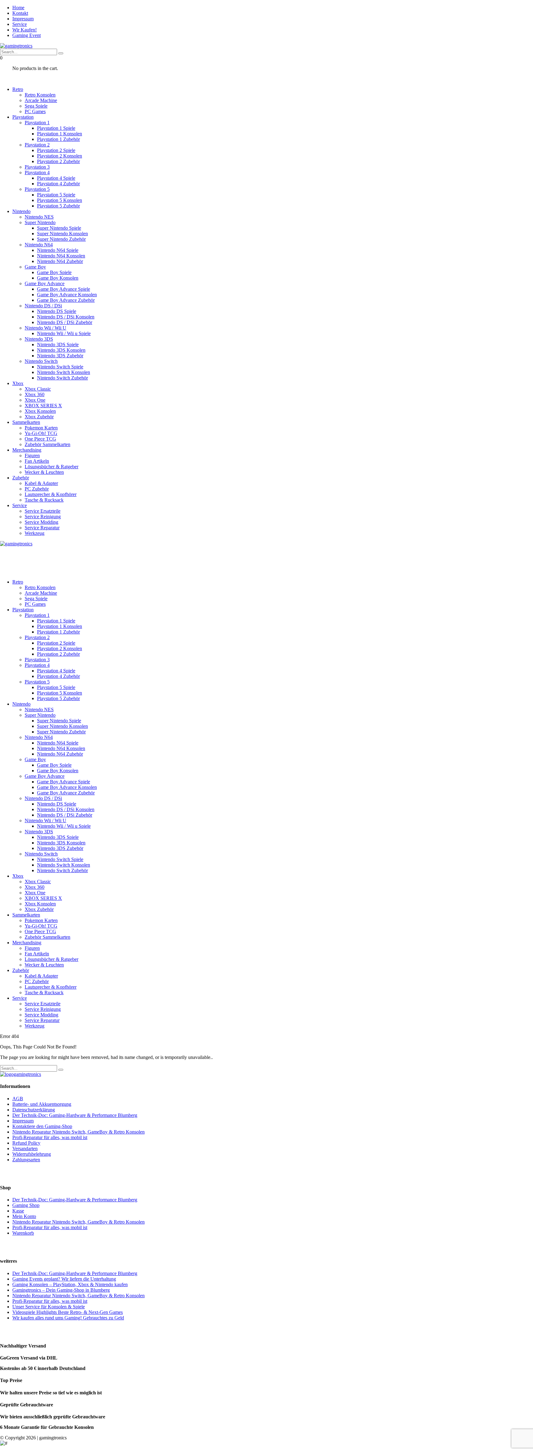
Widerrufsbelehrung (31, 1154)
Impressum (23, 18)
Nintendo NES (39, 216)
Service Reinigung (43, 516)
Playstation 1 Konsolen (59, 133)
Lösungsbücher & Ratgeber (51, 466)
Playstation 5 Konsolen (59, 200)
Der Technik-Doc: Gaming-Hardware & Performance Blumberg (74, 1115)
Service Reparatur (42, 527)
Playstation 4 (37, 172)
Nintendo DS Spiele (56, 311)
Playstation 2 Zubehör (58, 161)
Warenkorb (23, 1233)
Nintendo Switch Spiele (60, 366)
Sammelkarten (26, 422)
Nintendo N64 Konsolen (61, 255)
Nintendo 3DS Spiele (58, 344)
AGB (17, 1098)
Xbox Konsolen (40, 411)
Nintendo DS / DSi (43, 305)
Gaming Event (26, 35)
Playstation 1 (37, 122)
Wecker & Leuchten (44, 472)
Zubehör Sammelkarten (47, 444)
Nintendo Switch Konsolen (63, 372)
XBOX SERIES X (43, 405)
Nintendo (21, 211)
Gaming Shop (25, 1205)
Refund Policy (26, 1143)
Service (19, 24)
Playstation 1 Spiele (56, 128)
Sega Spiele (36, 106)
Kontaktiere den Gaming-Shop (42, 1126)
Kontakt (20, 13)
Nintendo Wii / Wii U (45, 327)
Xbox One (35, 400)
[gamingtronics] (16, 45)
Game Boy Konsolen (57, 278)
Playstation (23, 117)
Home (18, 7)
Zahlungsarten (26, 1159)
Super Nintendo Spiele (59, 228)
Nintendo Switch (41, 361)
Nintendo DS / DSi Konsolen (65, 316)
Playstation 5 (37, 189)
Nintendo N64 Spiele (57, 250)
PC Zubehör (37, 488)
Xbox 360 (34, 394)
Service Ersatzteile (42, 511)
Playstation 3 (37, 167)
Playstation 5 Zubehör (58, 205)
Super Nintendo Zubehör (61, 239)
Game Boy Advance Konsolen (67, 294)
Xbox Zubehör (39, 416)
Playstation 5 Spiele (56, 194)
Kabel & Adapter (41, 483)
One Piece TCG (40, 438)
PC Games (35, 111)
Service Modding (41, 522)
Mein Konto (24, 1216)
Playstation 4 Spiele (56, 178)
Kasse (18, 1210)
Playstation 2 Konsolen (59, 155)
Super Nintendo (40, 222)
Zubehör (20, 477)
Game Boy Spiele (54, 272)
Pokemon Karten (41, 427)
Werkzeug (34, 533)
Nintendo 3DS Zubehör (60, 355)
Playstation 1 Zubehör (58, 139)
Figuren (32, 455)
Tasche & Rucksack (44, 499)
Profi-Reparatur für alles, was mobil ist (49, 1137)
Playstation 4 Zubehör (58, 183)
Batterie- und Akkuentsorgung (41, 1104)
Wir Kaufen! (24, 29)
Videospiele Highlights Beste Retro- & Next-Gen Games (67, 1312)
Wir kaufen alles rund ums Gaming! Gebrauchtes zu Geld (68, 1317)
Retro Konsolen (40, 94)
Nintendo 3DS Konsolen (61, 350)
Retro (17, 89)
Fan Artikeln (37, 461)
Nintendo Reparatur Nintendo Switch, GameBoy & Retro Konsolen (78, 1131)
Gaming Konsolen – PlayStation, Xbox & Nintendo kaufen (70, 1284)
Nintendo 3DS (39, 339)
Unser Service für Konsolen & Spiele (48, 1306)
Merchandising (26, 450)
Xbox (17, 383)
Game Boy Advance (44, 283)
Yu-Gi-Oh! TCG (41, 433)
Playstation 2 (37, 144)
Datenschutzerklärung (33, 1109)
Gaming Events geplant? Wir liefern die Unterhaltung (64, 1279)
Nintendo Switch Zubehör (62, 377)
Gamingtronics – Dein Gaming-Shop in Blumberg (61, 1290)
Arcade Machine (41, 100)
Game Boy (35, 266)
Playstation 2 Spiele (56, 150)
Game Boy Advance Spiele (63, 289)
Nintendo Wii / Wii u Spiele (64, 333)
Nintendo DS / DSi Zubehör (64, 322)
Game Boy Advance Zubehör (66, 300)
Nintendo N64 (39, 244)
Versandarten (25, 1148)
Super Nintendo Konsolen (62, 233)
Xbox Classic (38, 389)
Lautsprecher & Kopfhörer (50, 494)
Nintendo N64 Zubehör (60, 261)
